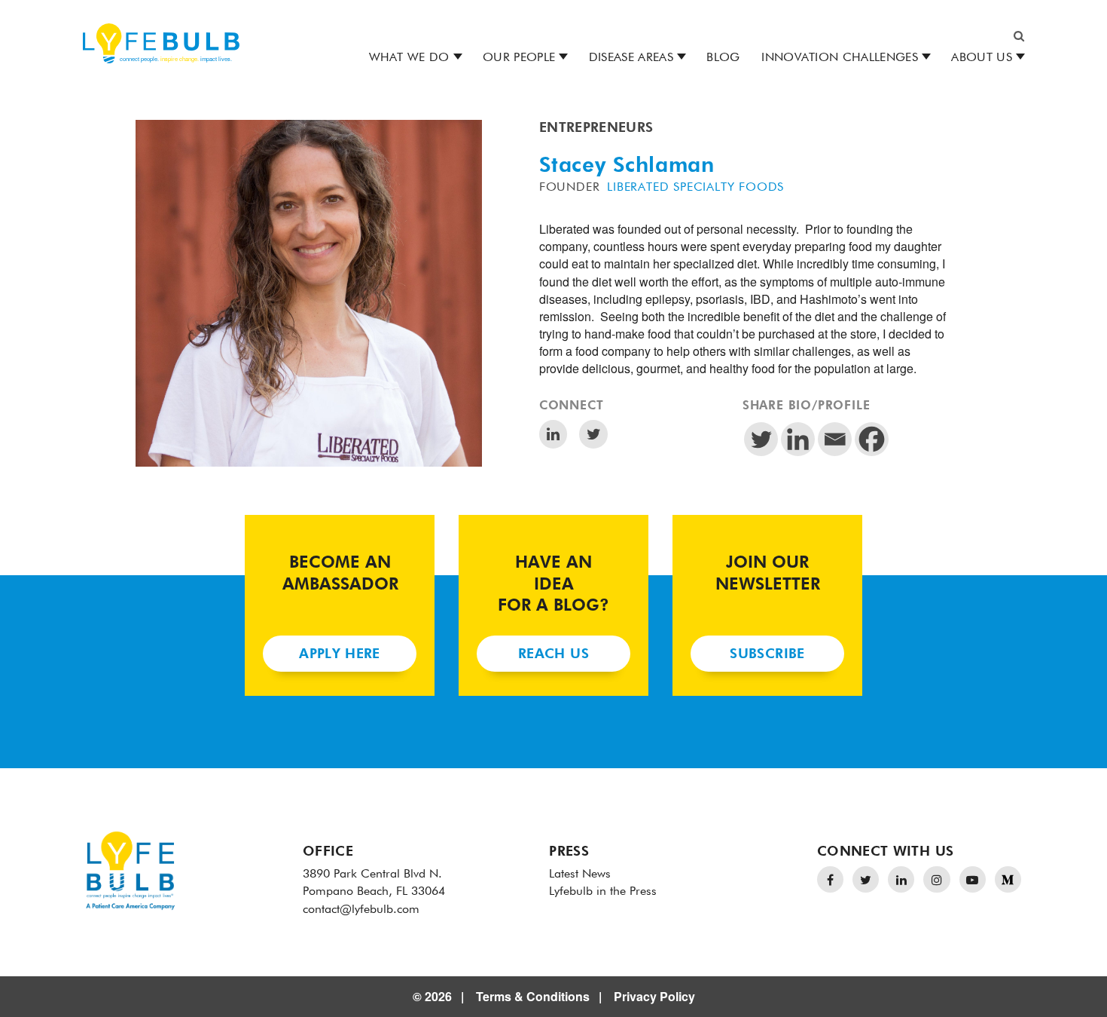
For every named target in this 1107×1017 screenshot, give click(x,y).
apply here (339, 654)
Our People (519, 58)
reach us (553, 654)
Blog (723, 58)
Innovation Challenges (839, 58)
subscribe (767, 654)
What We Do (409, 58)
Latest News (580, 874)
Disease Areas (631, 58)
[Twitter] (761, 439)
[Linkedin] (798, 439)
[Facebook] (872, 439)
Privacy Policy (654, 996)
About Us (981, 58)
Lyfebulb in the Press (603, 892)
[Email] (835, 439)
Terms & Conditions (533, 996)
